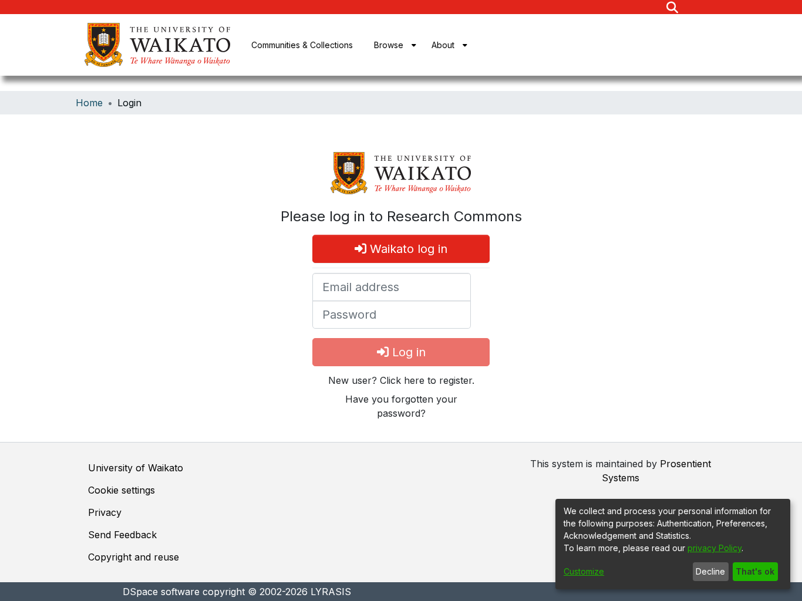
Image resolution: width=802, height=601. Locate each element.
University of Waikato (135, 468)
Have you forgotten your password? (401, 406)
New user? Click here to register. (401, 380)
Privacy (105, 512)
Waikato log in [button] (406, 249)
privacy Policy (715, 548)
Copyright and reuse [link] (133, 557)
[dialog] (672, 544)
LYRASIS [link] (331, 591)
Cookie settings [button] (121, 490)
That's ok (755, 571)
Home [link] (89, 103)
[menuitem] (392, 45)
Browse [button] (388, 45)
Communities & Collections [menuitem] (302, 45)
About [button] (443, 45)
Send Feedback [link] (122, 535)
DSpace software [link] (161, 591)
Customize (584, 571)
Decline (710, 571)
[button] (672, 7)
